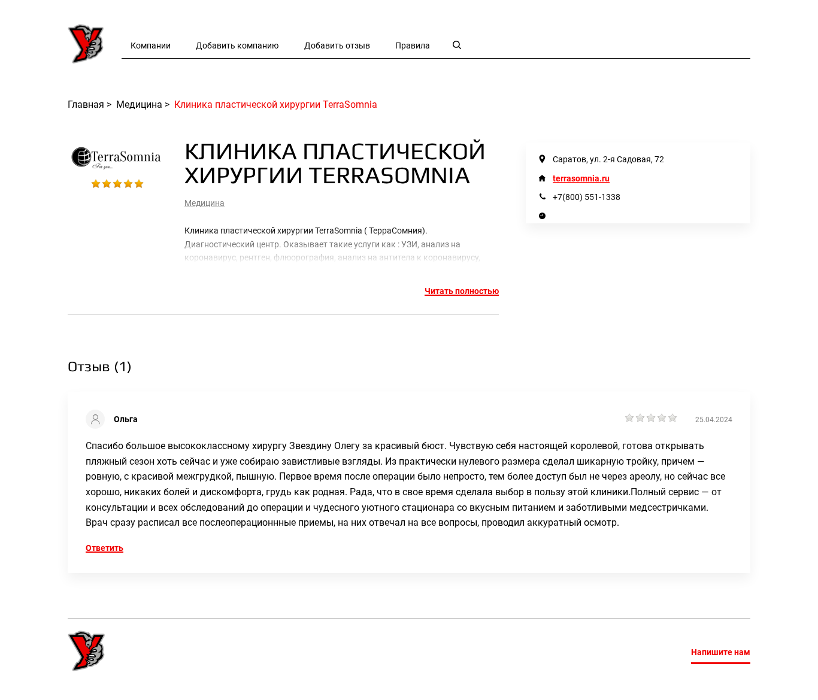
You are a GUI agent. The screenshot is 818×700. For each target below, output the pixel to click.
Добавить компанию (237, 45)
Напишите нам (720, 652)
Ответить (104, 548)
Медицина (204, 203)
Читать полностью (462, 291)
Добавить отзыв (337, 45)
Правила (412, 45)
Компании (151, 45)
